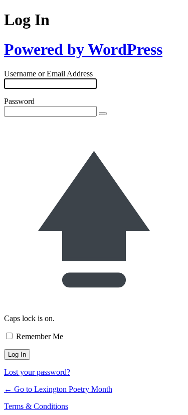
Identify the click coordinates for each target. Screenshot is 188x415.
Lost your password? (37, 372)
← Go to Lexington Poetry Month (58, 389)
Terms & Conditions (36, 406)
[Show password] (103, 113)
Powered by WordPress (83, 49)
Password (19, 101)
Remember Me (39, 336)
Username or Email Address (48, 73)
